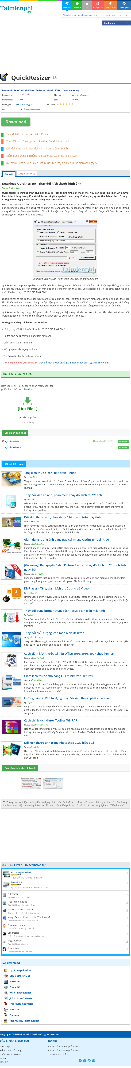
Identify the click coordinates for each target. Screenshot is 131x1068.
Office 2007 (81, 662)
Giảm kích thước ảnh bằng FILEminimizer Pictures (58, 676)
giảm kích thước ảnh (77, 362)
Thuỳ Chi (30, 615)
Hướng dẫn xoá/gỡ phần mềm (64, 1050)
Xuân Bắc (31, 499)
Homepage (84, 95)
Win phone (98, 7)
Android (77, 7)
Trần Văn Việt (32, 592)
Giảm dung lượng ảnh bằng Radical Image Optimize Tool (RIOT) (41, 155)
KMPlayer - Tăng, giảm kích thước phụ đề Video (56, 588)
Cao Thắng (38, 680)
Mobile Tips (110, 7)
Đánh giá (9, 174)
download (16, 9)
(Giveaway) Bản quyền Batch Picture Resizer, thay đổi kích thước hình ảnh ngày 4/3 (52, 163)
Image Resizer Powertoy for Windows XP (29, 917)
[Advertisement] (65, 49)
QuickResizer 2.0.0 (15, 447)
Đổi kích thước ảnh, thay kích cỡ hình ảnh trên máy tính (37, 148)
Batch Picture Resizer (47, 577)
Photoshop (113, 529)
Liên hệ (4, 1062)
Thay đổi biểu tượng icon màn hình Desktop (54, 633)
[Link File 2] (28, 422)
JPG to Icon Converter (21, 998)
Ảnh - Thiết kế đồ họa (24, 90)
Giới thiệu (5, 1046)
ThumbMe (13, 948)
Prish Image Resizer (20, 992)
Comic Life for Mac (19, 975)
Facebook (80, 1060)
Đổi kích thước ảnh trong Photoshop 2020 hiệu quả (59, 743)
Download (7, 90)
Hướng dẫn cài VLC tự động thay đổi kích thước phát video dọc (67, 698)
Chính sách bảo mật (10, 1054)
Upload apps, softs (58, 1054)
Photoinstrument (17, 925)
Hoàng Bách (32, 477)
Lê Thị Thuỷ (39, 658)
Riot (58, 547)
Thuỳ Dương (39, 574)
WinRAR (57, 728)
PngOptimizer (15, 940)
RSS (89, 1060)
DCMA (3, 1058)
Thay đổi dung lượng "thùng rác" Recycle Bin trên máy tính (64, 611)
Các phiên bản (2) (27, 173)
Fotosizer (14, 1009)
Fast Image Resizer (21, 872)
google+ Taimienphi (84, 1060)
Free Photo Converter (21, 1003)
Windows (67, 7)
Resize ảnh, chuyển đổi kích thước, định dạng (57, 90)
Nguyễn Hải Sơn (41, 724)
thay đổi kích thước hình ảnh (83, 577)
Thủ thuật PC (124, 7)
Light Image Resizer (20, 970)
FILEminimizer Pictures (57, 687)
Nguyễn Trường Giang (11, 188)
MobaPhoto (17, 882)
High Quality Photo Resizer (24, 1020)
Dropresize (13, 932)
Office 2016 (62, 662)
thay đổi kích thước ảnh (51, 362)
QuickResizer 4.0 (14, 441)
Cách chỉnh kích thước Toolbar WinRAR (50, 720)
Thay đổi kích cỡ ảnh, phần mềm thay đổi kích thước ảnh (37, 141)
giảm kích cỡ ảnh (99, 362)
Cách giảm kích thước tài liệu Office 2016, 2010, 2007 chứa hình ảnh (70, 654)
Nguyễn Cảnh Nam (34, 637)
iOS (87, 7)
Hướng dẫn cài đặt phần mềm (64, 1046)
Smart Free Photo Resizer (21, 909)
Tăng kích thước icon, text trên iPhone (27, 134)
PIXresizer (13, 893)
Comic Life (15, 987)
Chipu (36, 521)
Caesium (14, 1015)
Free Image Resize (17, 901)
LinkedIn (93, 1060)
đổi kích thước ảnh (63, 525)
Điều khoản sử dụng (11, 1050)
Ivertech (75, 95)
